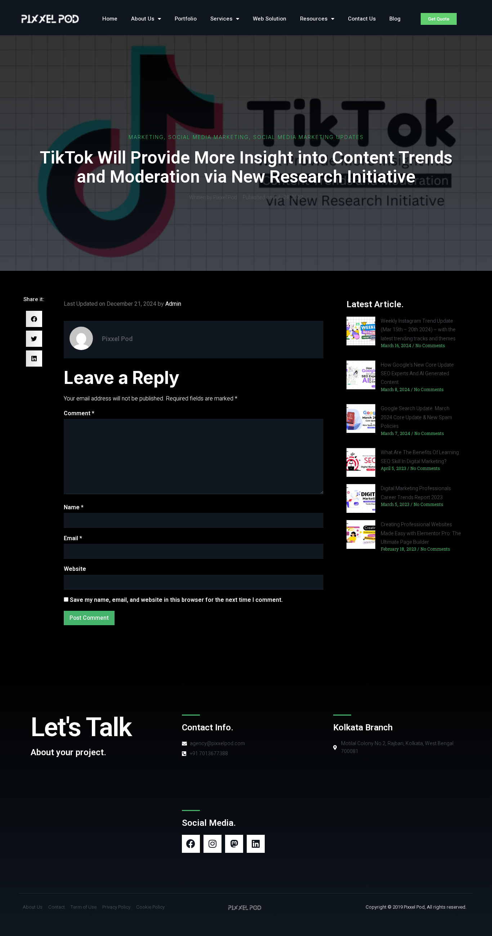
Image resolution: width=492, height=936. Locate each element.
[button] (34, 319)
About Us (142, 19)
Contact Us (362, 19)
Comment (79, 413)
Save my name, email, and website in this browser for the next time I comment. (176, 600)
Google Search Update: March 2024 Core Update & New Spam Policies (416, 417)
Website (75, 569)
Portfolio (186, 19)
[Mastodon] (234, 844)
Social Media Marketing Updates (308, 137)
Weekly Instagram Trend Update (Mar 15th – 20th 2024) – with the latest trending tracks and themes (418, 329)
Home (109, 19)
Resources (313, 19)
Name (74, 507)
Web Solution (269, 19)
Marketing (146, 137)
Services (221, 19)
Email (73, 538)
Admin (173, 303)
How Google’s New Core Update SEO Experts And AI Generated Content (417, 373)
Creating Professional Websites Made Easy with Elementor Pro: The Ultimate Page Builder (421, 533)
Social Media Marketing (208, 137)
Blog (395, 19)
